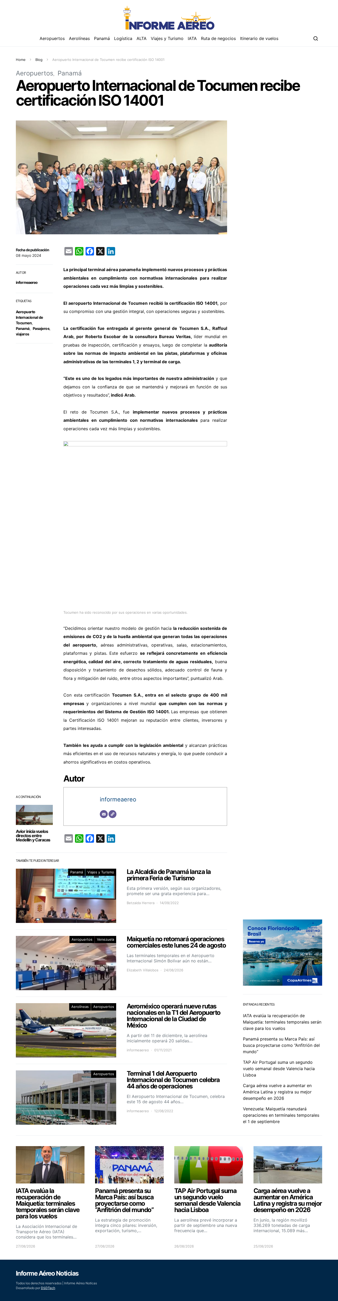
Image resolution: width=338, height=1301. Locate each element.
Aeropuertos (52, 38)
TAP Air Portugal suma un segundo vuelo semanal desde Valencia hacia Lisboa (279, 1069)
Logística (123, 38)
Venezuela (105, 939)
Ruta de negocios (218, 38)
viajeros (22, 334)
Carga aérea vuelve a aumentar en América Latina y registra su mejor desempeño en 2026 (277, 1092)
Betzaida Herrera (140, 903)
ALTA (142, 38)
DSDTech (48, 1288)
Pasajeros (41, 328)
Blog (39, 59)
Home (21, 59)
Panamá (102, 38)
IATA (192, 38)
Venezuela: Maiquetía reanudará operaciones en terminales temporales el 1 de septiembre (281, 1115)
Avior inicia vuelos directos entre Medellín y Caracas (33, 835)
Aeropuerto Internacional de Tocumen (29, 317)
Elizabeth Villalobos (142, 970)
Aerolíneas (79, 38)
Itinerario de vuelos (259, 38)
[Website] (112, 814)
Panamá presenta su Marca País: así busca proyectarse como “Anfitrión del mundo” (281, 1045)
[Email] (104, 814)
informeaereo (26, 282)
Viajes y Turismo (167, 38)
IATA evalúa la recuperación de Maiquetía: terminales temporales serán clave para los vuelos (282, 1022)
